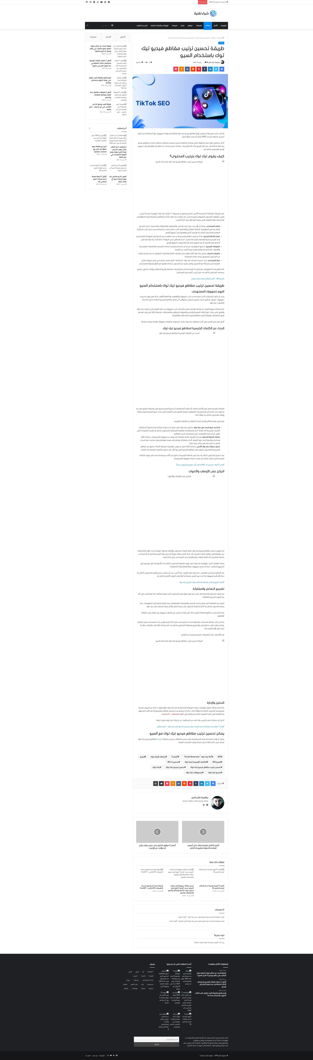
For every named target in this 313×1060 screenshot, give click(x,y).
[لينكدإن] (210, 69)
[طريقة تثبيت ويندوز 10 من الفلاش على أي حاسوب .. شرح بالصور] (119, 109)
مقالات (207, 25)
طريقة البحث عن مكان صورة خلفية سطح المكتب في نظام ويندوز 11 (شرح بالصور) (100, 49)
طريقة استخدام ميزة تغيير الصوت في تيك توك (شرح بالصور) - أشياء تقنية (194, 921)
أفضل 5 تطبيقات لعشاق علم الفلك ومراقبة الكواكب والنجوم (100, 95)
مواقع (190, 25)
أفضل (130, 972)
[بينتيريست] (198, 69)
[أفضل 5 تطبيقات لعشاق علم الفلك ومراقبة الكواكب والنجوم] (119, 96)
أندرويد (135, 976)
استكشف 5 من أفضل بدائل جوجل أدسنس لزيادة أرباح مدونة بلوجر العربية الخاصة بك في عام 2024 (118, 152)
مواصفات (135, 988)
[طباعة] (155, 783)
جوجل (128, 980)
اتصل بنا (88, 1055)
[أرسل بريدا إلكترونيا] (205, 62)
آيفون (137, 972)
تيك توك (156, 767)
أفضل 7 (143, 976)
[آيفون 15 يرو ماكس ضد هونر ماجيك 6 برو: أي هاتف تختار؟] (117, 169)
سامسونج (150, 984)
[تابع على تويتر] (207, 62)
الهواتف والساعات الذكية (159, 25)
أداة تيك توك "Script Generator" (198, 757)
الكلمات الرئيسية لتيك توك (196, 762)
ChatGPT (150, 972)
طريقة (125, 984)
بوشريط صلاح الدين (214, 62)
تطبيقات (199, 25)
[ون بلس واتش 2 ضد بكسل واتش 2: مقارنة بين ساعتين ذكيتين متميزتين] (175, 1020)
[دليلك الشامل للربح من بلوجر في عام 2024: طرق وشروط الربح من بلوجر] (186, 977)
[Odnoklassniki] (181, 69)
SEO (219, 757)
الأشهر (122, 37)
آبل (143, 972)
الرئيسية (223, 25)
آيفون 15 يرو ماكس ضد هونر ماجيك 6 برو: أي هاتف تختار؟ (117, 179)
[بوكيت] (175, 69)
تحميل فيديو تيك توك (175, 767)
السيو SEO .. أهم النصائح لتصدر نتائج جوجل (207, 279)
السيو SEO (217, 762)
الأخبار (216, 25)
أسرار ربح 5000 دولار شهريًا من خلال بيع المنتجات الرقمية (99, 149)
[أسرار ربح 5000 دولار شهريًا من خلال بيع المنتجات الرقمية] (97, 139)
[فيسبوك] (221, 69)
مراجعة (151, 988)
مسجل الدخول (209, 942)
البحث (159, 739)
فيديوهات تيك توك (194, 773)
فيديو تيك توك (214, 773)
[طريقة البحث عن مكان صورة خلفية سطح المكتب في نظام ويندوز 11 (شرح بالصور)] (119, 51)
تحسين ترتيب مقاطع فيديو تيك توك (205, 767)
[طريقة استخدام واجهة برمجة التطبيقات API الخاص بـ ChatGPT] (149, 875)
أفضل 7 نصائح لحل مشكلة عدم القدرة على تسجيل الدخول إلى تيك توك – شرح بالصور (190, 727)
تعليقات (93, 37)
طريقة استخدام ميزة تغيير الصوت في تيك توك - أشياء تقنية (199, 917)
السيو (142, 757)
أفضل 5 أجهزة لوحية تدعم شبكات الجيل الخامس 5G (99, 179)
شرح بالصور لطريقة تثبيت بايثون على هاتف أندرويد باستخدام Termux (100, 80)
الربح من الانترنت (142, 25)
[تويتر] (216, 69)
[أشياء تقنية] (205, 13)
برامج (182, 25)
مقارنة (143, 988)
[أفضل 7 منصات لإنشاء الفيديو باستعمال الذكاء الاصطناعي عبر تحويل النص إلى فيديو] (119, 67)
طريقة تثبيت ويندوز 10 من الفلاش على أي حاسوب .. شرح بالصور (100, 107)
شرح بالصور (134, 984)
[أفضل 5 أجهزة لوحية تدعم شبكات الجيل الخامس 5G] (210, 875)
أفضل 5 (175, 757)
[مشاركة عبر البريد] (161, 783)
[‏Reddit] (193, 69)
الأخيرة (108, 37)
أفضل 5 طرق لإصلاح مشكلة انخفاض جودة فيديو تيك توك (201, 582)
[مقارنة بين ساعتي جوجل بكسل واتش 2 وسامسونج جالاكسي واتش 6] (163, 1022)
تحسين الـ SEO (173, 762)
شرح (142, 984)
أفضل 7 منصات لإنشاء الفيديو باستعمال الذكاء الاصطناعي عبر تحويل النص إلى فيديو (100, 63)
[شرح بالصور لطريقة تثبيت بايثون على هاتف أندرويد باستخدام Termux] (119, 83)
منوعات (174, 25)
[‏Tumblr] (204, 69)
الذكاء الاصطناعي (147, 980)
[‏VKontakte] (187, 69)
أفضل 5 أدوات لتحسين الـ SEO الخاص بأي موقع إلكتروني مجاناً (200, 465)
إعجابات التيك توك (158, 757)
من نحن (95, 1055)
